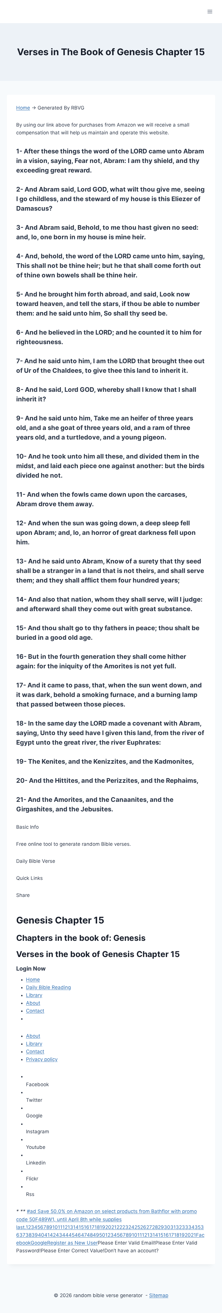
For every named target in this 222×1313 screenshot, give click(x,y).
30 (167, 1227)
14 (76, 1227)
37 (22, 1235)
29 (161, 1227)
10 (55, 1227)
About (33, 1003)
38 (28, 1235)
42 (53, 1235)
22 (119, 1227)
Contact (35, 1011)
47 (84, 1235)
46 (78, 1235)
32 (179, 1227)
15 (81, 1227)
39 (35, 1235)
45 (72, 1235)
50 (102, 1235)
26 (143, 1227)
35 (198, 1227)
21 (113, 1227)
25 (137, 1227)
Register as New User (72, 1243)
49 (96, 1235)
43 (59, 1235)
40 (41, 1235)
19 (102, 1227)
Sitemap (158, 1295)
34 (191, 1227)
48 (90, 1235)
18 (97, 1227)
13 (70, 1227)
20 (108, 1227)
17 (92, 1227)
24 (131, 1227)
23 (125, 1227)
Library (34, 995)
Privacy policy (42, 1059)
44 (65, 1235)
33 (185, 1227)
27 (149, 1227)
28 (155, 1227)
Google (39, 1243)
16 (86, 1227)
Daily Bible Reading (48, 987)
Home (23, 108)
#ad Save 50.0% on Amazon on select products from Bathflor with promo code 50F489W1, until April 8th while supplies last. (106, 1219)
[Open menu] (209, 11)
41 (47, 1235)
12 (65, 1227)
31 (173, 1227)
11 (60, 1227)
